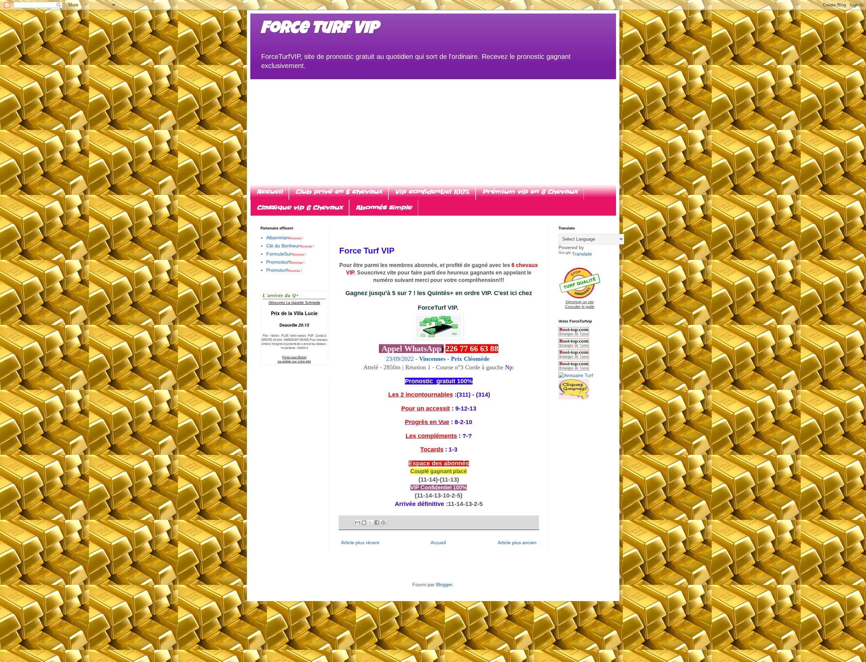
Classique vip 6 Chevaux (300, 207)
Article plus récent (360, 542)
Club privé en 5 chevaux (338, 191)
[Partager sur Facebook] (376, 522)
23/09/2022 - (438, 358)
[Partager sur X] (370, 522)
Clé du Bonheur (290, 245)
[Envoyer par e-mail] (357, 522)
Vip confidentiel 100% (432, 191)
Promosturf (285, 262)
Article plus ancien (517, 542)
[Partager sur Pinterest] (383, 522)
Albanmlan (284, 237)
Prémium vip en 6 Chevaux (529, 191)
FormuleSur (286, 254)
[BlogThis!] (364, 522)
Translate (582, 254)
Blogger (444, 584)
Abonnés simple (384, 207)
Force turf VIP (319, 29)
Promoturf (284, 270)
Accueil (269, 191)
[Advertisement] (433, 126)
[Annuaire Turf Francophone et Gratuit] (576, 375)
